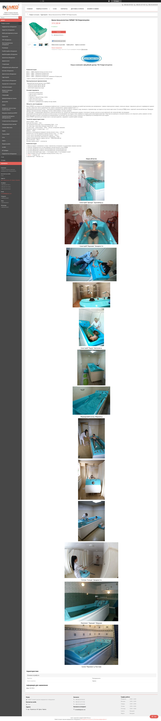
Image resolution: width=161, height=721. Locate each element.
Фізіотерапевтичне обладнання (7, 43)
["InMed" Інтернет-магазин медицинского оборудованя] (11, 8)
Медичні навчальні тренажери (7, 91)
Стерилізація (5, 64)
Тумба (29, 155)
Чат (155, 716)
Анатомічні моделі (7, 87)
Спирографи (5, 95)
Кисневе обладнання (7, 70)
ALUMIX (4, 147)
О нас (2, 157)
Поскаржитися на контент (87, 719)
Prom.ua (88, 717)
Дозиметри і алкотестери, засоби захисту (9, 108)
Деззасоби (5, 101)
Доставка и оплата (77, 8)
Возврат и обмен (93, 8)
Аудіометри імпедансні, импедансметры (8, 116)
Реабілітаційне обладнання (9, 51)
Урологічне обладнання (8, 57)
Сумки (3, 105)
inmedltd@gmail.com (6, 193)
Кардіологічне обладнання (9, 26)
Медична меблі (6, 144)
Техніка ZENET (6, 134)
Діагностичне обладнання (9, 74)
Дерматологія (5, 61)
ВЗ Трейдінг (5, 150)
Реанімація (5, 48)
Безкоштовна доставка (59, 41)
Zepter (4, 131)
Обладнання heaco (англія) (9, 124)
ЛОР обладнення (6, 40)
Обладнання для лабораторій (10, 67)
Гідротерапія (5, 77)
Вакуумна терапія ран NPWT (9, 113)
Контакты (64, 8)
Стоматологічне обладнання (9, 121)
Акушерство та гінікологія (9, 84)
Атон (3, 137)
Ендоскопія (5, 36)
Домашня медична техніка (9, 98)
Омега (3, 140)
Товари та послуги (34, 14)
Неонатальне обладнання (9, 80)
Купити (59, 32)
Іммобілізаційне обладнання (9, 54)
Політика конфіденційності (100, 719)
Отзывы (3, 160)
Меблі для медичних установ (10, 33)
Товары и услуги (5, 23)
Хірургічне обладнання (8, 30)
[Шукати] (20, 17)
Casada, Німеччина (7, 127)
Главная (30, 8)
